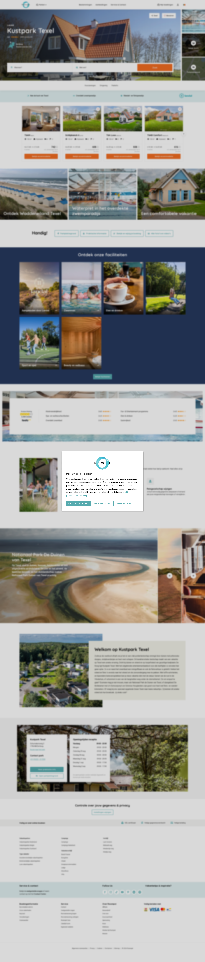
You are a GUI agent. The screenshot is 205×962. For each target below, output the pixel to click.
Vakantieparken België (26, 845)
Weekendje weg (108, 848)
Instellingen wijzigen (102, 812)
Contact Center (40, 894)
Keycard (22, 913)
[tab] (79, 575)
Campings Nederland (68, 845)
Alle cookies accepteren (78, 503)
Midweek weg (107, 845)
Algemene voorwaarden (80, 948)
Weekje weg (107, 852)
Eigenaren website (67, 927)
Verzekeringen (24, 917)
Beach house (65, 854)
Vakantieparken (24, 838)
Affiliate (104, 907)
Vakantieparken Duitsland (27, 848)
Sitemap (117, 948)
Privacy (92, 948)
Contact (63, 907)
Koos (104, 923)
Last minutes (107, 842)
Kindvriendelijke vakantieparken (29, 861)
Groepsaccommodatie (68, 864)
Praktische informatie (96, 233)
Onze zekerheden (25, 910)
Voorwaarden (23, 920)
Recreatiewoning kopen (68, 913)
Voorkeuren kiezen (123, 503)
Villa (62, 874)
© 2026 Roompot (127, 948)
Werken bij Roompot (109, 930)
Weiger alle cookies (102, 503)
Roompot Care (65, 920)
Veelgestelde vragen (68, 910)
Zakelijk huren (65, 923)
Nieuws (104, 933)
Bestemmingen (85, 5)
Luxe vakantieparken (26, 864)
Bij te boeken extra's (26, 907)
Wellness (105, 927)
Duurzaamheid (107, 917)
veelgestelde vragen (34, 891)
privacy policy (81, 495)
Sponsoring (106, 920)
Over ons (105, 913)
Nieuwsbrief (106, 910)
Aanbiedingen (101, 5)
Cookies (99, 948)
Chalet (63, 861)
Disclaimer (108, 948)
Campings (64, 838)
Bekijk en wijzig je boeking (129, 233)
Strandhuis (64, 871)
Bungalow (64, 858)
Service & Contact (118, 5)
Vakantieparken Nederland (28, 842)
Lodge (63, 868)
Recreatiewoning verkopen (69, 917)
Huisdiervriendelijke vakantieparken (31, 858)
